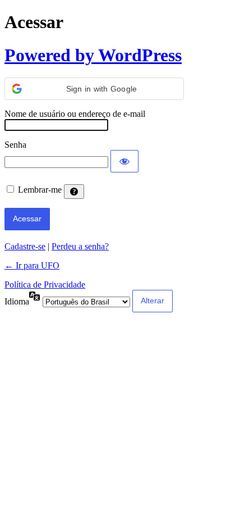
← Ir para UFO (31, 265)
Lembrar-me (40, 189)
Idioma (16, 301)
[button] (94, 89)
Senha (15, 144)
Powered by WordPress (93, 55)
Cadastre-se (24, 246)
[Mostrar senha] (124, 161)
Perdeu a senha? (80, 246)
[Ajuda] (74, 191)
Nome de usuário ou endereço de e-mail (74, 114)
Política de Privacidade (44, 284)
